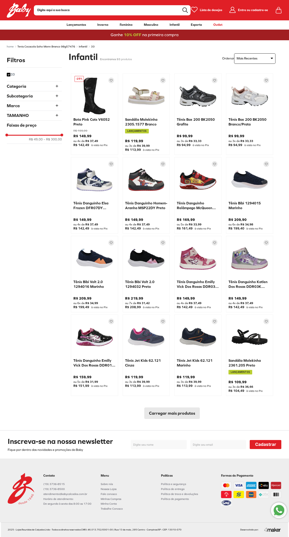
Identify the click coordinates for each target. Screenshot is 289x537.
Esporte (196, 25)
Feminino (126, 25)
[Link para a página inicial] (10, 46)
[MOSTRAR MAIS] (172, 413)
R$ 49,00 (36, 139)
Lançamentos (76, 25)
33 (93, 46)
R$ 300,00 (53, 139)
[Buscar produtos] (185, 10)
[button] (34, 86)
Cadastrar (265, 444)
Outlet (217, 25)
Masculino (151, 25)
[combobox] (112, 10)
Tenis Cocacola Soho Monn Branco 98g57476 (46, 46)
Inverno (102, 25)
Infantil (174, 25)
